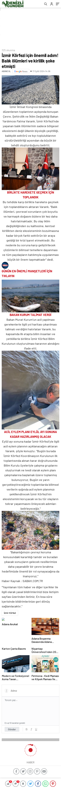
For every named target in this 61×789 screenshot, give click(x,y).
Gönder (12, 729)
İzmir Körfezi (10, 613)
